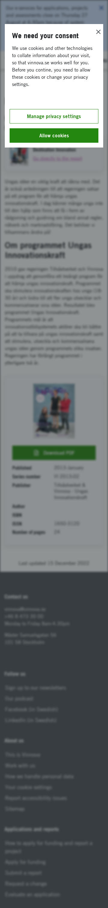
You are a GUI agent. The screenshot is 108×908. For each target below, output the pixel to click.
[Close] (98, 32)
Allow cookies (54, 136)
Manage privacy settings (54, 116)
